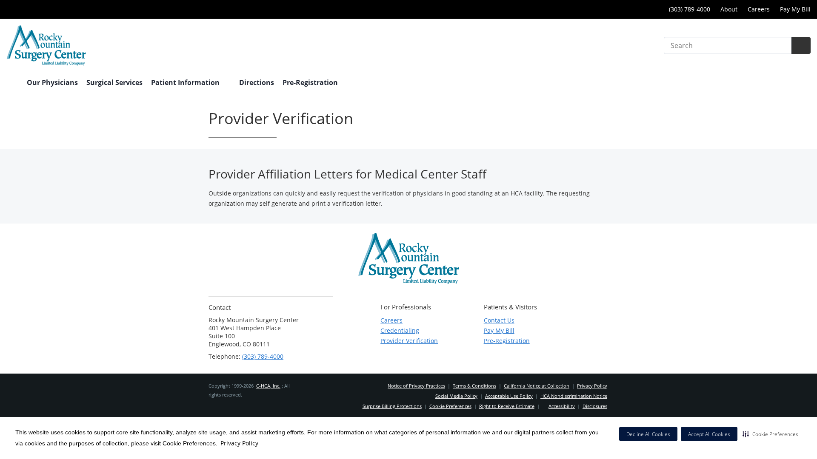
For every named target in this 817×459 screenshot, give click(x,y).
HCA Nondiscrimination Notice (573, 396)
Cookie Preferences (450, 406)
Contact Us (499, 320)
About (728, 9)
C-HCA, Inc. (268, 385)
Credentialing (399, 330)
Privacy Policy (239, 443)
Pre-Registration (507, 341)
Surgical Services (114, 82)
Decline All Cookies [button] (648, 434)
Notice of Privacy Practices (416, 385)
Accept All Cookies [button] (709, 434)
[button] (770, 434)
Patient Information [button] (186, 82)
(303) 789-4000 (688, 9)
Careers (759, 9)
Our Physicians (52, 82)
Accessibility (561, 406)
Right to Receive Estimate (506, 406)
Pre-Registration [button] (311, 82)
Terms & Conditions (474, 385)
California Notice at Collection (536, 385)
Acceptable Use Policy (509, 396)
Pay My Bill (795, 9)
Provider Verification (409, 341)
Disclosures (595, 406)
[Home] (12, 83)
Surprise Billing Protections (392, 406)
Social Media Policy (456, 396)
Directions (256, 82)
